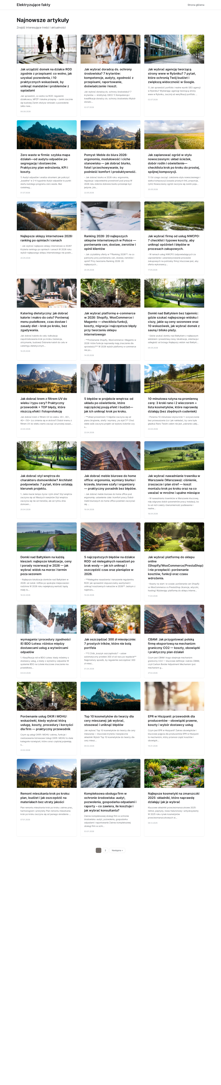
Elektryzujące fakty (33, 5)
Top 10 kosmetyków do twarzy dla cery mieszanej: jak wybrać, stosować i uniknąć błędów (109, 721)
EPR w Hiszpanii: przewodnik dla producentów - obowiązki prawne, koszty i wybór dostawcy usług (173, 721)
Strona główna (196, 4)
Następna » (117, 850)
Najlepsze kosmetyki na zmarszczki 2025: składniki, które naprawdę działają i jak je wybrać (173, 798)
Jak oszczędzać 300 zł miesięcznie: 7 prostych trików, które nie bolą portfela (110, 644)
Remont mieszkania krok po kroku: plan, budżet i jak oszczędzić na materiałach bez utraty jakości (45, 798)
